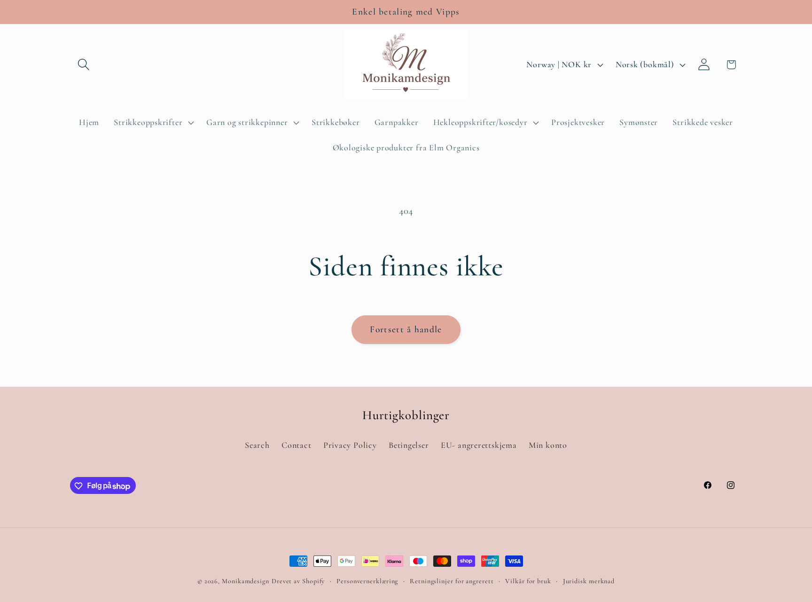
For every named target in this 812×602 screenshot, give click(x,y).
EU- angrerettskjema (479, 445)
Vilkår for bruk (528, 581)
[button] (83, 64)
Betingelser (409, 445)
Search (257, 445)
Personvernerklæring (367, 581)
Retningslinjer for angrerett (451, 581)
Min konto (548, 445)
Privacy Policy (350, 445)
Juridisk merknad (589, 581)
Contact (296, 445)
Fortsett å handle (406, 329)
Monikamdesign (245, 581)
